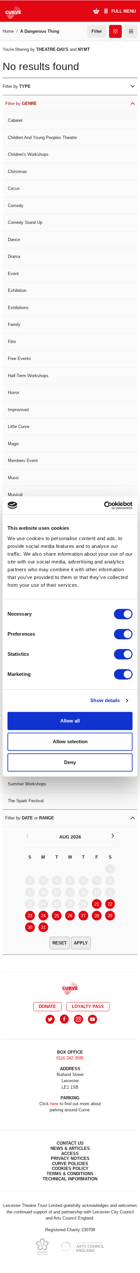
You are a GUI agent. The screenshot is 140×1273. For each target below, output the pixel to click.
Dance (14, 239)
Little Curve (18, 426)
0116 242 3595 (70, 1058)
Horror (13, 392)
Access (70, 1153)
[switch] (123, 634)
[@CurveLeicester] (50, 1019)
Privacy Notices (70, 1158)
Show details (105, 700)
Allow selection (70, 741)
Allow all (70, 720)
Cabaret (15, 120)
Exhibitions (18, 307)
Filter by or (29, 818)
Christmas (17, 171)
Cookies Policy (70, 1168)
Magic (13, 443)
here (54, 1103)
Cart (96, 10)
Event (13, 273)
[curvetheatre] (92, 1019)
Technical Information (70, 1178)
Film (12, 341)
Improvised (18, 409)
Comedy (15, 205)
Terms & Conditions (70, 1173)
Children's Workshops (28, 154)
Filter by (17, 86)
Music (13, 477)
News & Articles (70, 1148)
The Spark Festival (26, 800)
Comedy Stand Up (25, 222)
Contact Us (70, 1143)
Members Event (23, 460)
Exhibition (17, 290)
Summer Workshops (27, 783)
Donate (47, 1006)
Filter (96, 31)
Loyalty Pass (88, 1006)
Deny (70, 762)
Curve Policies (70, 1163)
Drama (14, 256)
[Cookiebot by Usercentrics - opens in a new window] (104, 505)
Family (14, 324)
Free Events (19, 358)
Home (8, 31)
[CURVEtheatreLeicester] (64, 1019)
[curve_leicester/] (78, 1019)
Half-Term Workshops (28, 375)
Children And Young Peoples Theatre (42, 137)
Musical (15, 494)
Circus (14, 188)
